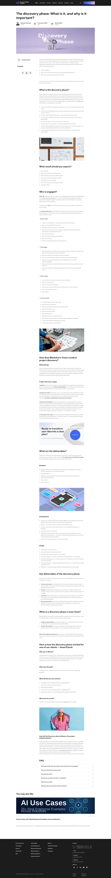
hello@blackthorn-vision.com (82, 846)
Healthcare (50, 848)
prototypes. (49, 261)
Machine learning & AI (36, 848)
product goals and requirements (49, 198)
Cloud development (35, 845)
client (42, 655)
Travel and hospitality (52, 845)
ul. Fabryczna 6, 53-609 (77, 861)
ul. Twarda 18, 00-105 (77, 857)
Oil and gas (50, 851)
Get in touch (87, 2)
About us (18, 848)
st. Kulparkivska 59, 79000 (78, 852)
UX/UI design (34, 843)
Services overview (20, 843)
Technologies (19, 845)
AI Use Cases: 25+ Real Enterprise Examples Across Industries (38, 819)
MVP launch (80, 101)
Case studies (42, 2)
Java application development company (68, 750)
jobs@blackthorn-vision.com (83, 847)
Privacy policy (74, 874)
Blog (17, 853)
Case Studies (19, 851)
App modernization (35, 856)
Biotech (49, 843)
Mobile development (35, 853)
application (66, 701)
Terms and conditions (84, 874)
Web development (35, 851)
